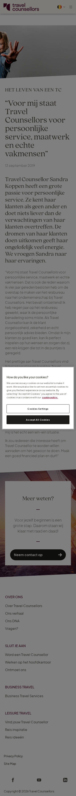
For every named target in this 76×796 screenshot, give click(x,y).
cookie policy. (50, 397)
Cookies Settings (38, 408)
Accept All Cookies (38, 419)
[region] (38, 398)
